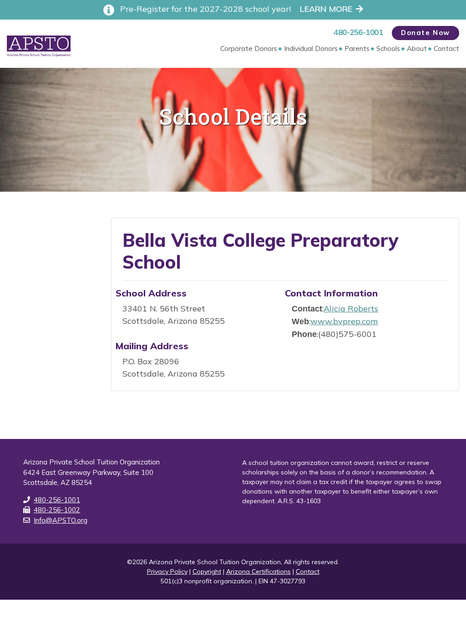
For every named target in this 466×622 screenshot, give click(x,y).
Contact (446, 48)
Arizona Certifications (258, 571)
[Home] (45, 46)
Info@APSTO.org (60, 520)
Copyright (206, 571)
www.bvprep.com (344, 321)
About (417, 48)
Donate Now (425, 32)
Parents (357, 48)
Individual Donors (311, 48)
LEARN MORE (326, 9)
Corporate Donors (248, 48)
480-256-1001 (358, 32)
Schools (388, 48)
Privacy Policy (167, 571)
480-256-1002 (57, 509)
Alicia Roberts (351, 308)
